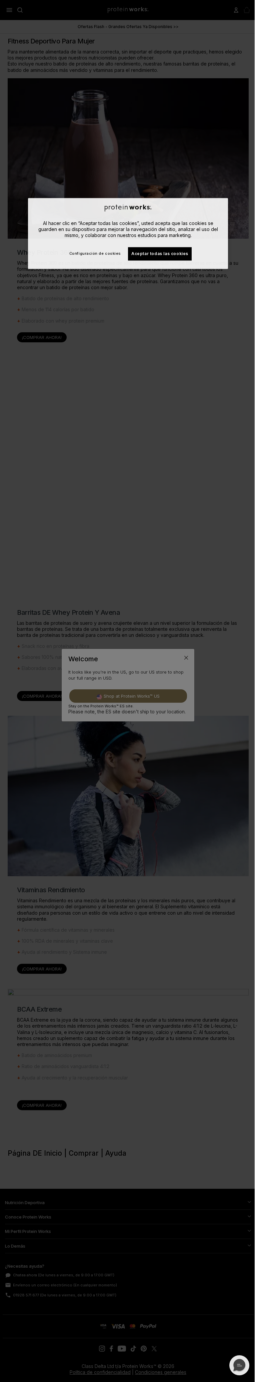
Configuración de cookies (95, 253)
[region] (128, 233)
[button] (239, 1365)
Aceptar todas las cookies (159, 253)
